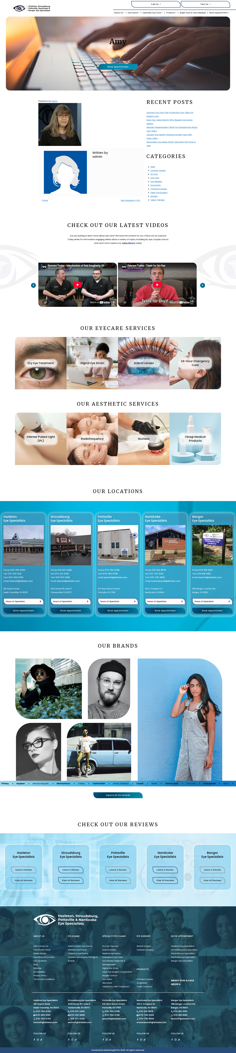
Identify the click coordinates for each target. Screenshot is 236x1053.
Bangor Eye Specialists (182, 960)
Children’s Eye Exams (78, 953)
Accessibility (39, 971)
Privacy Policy (40, 975)
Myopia (153, 196)
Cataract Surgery (145, 949)
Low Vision (107, 979)
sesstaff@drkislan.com (68, 581)
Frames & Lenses (158, 188)
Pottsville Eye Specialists (183, 953)
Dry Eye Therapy (110, 946)
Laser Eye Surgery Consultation (117, 971)
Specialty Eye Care (152, 12)
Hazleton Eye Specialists (182, 946)
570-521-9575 (159, 570)
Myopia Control (109, 975)
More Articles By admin (117, 167)
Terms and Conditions (44, 979)
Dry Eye (154, 174)
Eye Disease (156, 181)
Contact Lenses (158, 170)
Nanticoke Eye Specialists (183, 957)
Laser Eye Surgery (159, 192)
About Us (118, 12)
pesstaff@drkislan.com (115, 577)
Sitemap (37, 968)
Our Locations (40, 960)
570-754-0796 (112, 570)
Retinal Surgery (144, 946)
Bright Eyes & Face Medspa (193, 12)
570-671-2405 (65, 570)
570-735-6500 (157, 577)
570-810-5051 (206, 570)
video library (128, 243)
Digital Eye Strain (110, 968)
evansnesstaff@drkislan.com (165, 581)
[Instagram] (38, 1039)
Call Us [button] (155, 4)
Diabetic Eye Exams (77, 949)
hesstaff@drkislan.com (21, 581)
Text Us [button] (204, 4)
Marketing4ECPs (112, 1050)
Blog (35, 964)
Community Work (41, 949)
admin (55, 101)
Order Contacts (144, 986)
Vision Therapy (157, 200)
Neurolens (107, 983)
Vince (45, 200)
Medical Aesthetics (111, 953)
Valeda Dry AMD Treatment (115, 986)
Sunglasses (142, 983)
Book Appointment (218, 12)
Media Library (39, 953)
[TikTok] (41, 1039)
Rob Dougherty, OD (130, 200)
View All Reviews (24, 880)
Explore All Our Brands (118, 795)
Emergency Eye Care (112, 957)
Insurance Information (44, 957)
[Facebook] (34, 1039)
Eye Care (154, 177)
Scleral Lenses (109, 949)
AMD (152, 166)
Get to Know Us (40, 946)
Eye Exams (133, 12)
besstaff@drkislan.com (210, 577)
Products (170, 12)
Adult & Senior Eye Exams (80, 946)
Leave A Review (23, 869)
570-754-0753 (17, 570)
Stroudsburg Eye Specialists (184, 949)
